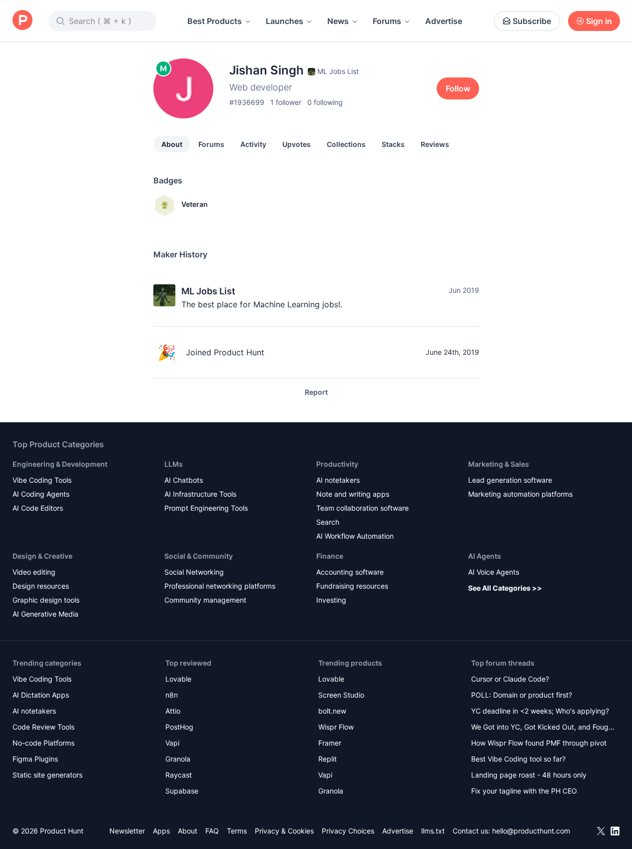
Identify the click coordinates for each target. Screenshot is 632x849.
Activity (253, 144)
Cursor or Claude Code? (510, 679)
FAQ (212, 831)
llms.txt (433, 831)
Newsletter (127, 831)
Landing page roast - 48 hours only (529, 775)
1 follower (285, 102)
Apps (161, 831)
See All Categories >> (505, 588)
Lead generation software (510, 480)
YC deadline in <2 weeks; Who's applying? (540, 711)
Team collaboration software (362, 508)
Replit (327, 759)
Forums (387, 21)
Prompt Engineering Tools (206, 508)
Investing (331, 600)
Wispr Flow (336, 727)
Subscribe (532, 21)
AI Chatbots (183, 480)
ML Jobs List (208, 291)
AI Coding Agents (40, 494)
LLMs (173, 464)
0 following (325, 102)
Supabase (181, 791)
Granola (177, 759)
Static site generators (47, 775)
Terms (237, 831)
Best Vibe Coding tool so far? (518, 759)
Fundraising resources (352, 586)
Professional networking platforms (219, 586)
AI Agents (484, 556)
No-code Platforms (43, 743)
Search (327, 522)
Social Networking (194, 572)
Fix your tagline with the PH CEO (524, 791)
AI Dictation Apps (40, 695)
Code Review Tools (43, 727)
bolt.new (332, 711)
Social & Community (198, 556)
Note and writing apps (352, 494)
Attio (172, 711)
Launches (284, 21)
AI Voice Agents (493, 572)
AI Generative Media (45, 614)
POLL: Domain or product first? (521, 695)
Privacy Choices (348, 831)
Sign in (599, 21)
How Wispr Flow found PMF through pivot (539, 743)
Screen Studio (341, 695)
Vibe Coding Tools (41, 480)
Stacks (393, 144)
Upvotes (296, 144)
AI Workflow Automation (355, 536)
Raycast (178, 775)
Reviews (435, 144)
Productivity (337, 464)
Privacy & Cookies (284, 831)
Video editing (33, 572)
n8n (171, 695)
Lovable (178, 679)
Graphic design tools (45, 600)
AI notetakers (338, 480)
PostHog (179, 727)
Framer (329, 743)
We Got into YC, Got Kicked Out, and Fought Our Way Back (543, 728)
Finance (329, 556)
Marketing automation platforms (520, 494)
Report (316, 392)
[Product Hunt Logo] (22, 20)
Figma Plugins (35, 759)
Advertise (443, 21)
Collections (346, 144)
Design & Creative (42, 556)
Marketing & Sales (498, 464)
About (171, 144)
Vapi (172, 743)
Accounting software (350, 572)
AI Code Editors (37, 508)
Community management (205, 600)
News (338, 21)
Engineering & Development (59, 464)
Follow (458, 88)
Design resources (40, 586)
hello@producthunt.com (531, 831)
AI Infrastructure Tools (200, 494)
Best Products (214, 21)
